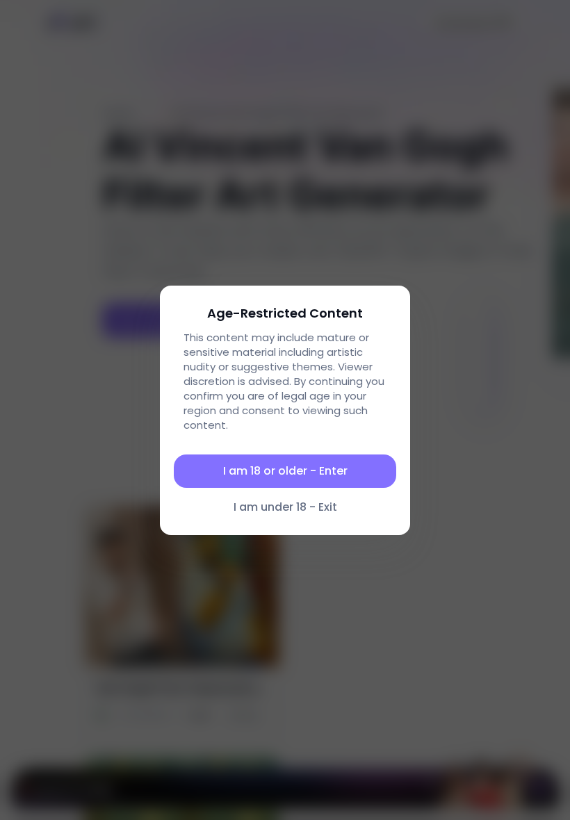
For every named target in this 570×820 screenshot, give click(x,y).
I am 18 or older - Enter (285, 471)
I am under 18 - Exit (285, 507)
